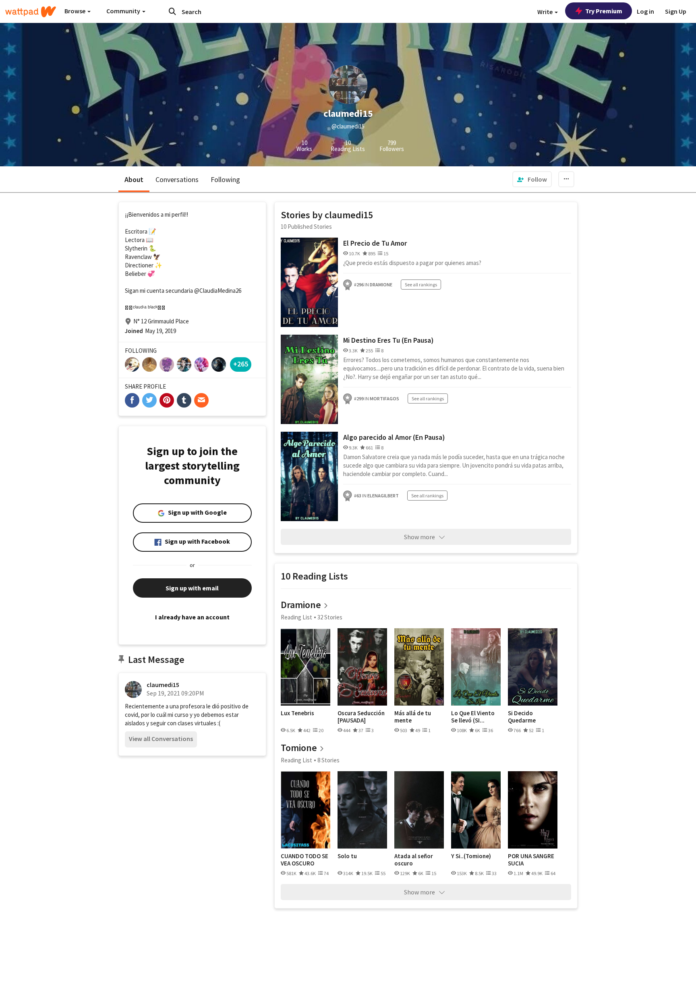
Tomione (299, 747)
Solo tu (347, 856)
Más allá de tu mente (412, 717)
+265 (240, 363)
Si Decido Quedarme (522, 717)
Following (225, 179)
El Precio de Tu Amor (375, 243)
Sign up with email (192, 588)
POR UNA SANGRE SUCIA (531, 860)
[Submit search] (172, 11)
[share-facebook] (132, 400)
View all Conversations (161, 739)
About (133, 179)
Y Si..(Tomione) (471, 856)
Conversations (177, 179)
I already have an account (192, 617)
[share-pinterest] (167, 400)
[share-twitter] (149, 400)
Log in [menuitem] (645, 11)
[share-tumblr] (184, 400)
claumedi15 (163, 684)
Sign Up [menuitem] (675, 11)
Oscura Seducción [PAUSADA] (361, 717)
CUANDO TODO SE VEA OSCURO (304, 860)
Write (545, 12)
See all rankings (421, 285)
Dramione (301, 604)
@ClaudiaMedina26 (217, 290)
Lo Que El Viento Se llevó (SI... (473, 717)
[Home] (30, 12)
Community (123, 11)
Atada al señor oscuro (413, 860)
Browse (75, 11)
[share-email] (201, 400)
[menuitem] (532, 179)
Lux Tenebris (297, 713)
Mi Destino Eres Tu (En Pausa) (388, 340)
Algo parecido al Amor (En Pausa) (394, 437)
